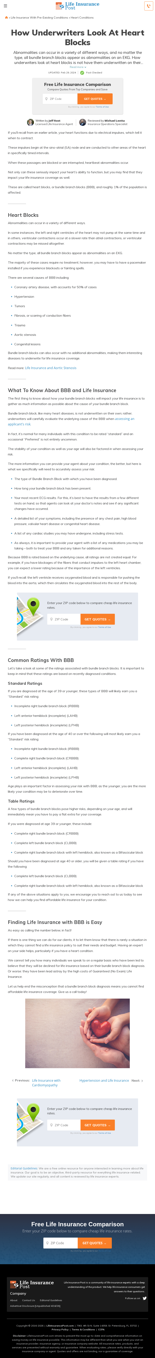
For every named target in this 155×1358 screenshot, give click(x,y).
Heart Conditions (82, 17)
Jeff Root (54, 120)
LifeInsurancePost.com (60, 1325)
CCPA (101, 1329)
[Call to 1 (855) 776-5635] (148, 5)
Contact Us (28, 1300)
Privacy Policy (60, 1329)
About (13, 1300)
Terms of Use (102, 106)
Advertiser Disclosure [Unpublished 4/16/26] (35, 1306)
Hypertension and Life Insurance (104, 1080)
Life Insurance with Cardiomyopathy (46, 1082)
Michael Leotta (115, 120)
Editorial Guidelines (24, 1168)
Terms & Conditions (83, 1329)
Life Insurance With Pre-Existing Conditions (39, 17)
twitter (144, 1298)
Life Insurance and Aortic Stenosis (50, 368)
